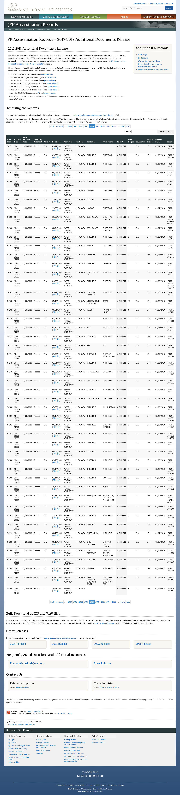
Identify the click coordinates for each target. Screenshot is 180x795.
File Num (79, 142)
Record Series (150, 140)
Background (143, 58)
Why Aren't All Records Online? (75, 756)
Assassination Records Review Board (153, 69)
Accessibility (69, 785)
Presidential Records (16, 751)
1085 (97, 126)
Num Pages (131, 140)
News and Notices (99, 740)
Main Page (142, 54)
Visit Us (124, 17)
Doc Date (56, 142)
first (52, 126)
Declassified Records (72, 750)
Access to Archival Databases (19, 754)
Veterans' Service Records (56, 17)
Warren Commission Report (150, 61)
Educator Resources (90, 17)
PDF (54, 148)
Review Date (158, 140)
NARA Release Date (26, 139)
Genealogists (41, 740)
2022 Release (102, 643)
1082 (81, 126)
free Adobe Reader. (33, 711)
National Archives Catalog (17, 748)
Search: (128, 131)
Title (119, 142)
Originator (140, 142)
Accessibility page (65, 713)
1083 (86, 126)
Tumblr (90, 776)
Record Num (17, 140)
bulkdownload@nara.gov (104, 623)
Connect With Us (90, 772)
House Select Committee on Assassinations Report (150, 65)
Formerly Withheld (38, 140)
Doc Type (68, 142)
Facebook (78, 776)
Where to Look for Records (74, 753)
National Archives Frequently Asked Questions (74, 744)
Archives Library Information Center (18, 758)
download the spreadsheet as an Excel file (92, 115)
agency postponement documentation (60, 638)
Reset (170, 132)
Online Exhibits (13, 762)
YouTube (93, 776)
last (128, 126)
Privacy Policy (80, 785)
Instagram (86, 776)
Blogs (97, 776)
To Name (91, 142)
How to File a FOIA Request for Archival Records (75, 760)
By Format (12, 743)
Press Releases (102, 663)
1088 (114, 126)
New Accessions (98, 743)
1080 (70, 126)
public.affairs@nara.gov (109, 687)
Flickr (101, 776)
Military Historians (42, 743)
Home (10, 30)
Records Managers (43, 750)
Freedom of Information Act (97, 785)
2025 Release (18, 643)
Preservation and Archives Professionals (46, 746)
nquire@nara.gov (23, 687)
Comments (172, 142)
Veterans (39, 753)
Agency (47, 142)
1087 (108, 126)
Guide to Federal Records (73, 747)
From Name (108, 142)
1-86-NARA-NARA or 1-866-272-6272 (90, 791)
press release (46, 74)
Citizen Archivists (140, 3)
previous (59, 126)
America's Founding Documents (159, 17)
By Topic (11, 740)
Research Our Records (21, 17)
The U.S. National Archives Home (40, 7)
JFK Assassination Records (42, 30)
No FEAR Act (112, 785)
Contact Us (168, 3)
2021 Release (143, 643)
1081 (75, 126)
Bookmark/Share (155, 3)
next (123, 126)
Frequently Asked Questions (27, 663)
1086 (103, 126)
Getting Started (70, 740)
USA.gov (121, 785)
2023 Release (59, 643)
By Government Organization (19, 745)
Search (169, 8)
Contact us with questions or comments (21, 724)
